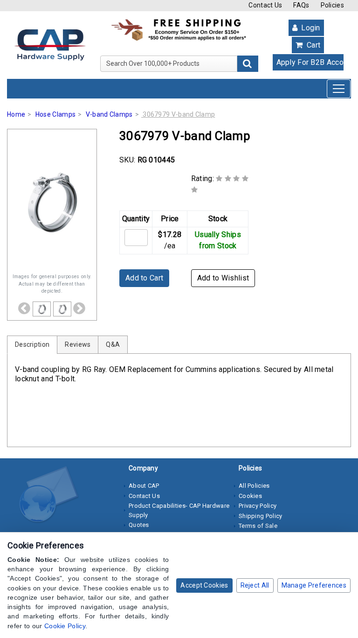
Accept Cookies (204, 585)
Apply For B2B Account (310, 62)
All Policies (254, 485)
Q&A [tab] (113, 344)
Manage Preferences (314, 585)
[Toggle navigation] (339, 88)
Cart (313, 45)
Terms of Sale (258, 525)
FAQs (301, 5)
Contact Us (265, 5)
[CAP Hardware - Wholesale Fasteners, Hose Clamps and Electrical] (50, 44)
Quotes (139, 524)
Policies (332, 5)
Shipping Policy (260, 515)
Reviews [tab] (77, 344)
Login (309, 27)
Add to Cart (144, 277)
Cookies (250, 495)
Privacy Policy (257, 505)
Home (16, 114)
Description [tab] (32, 344)
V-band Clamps (109, 114)
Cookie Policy (64, 626)
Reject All (255, 585)
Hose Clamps (55, 114)
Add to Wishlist (223, 277)
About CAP (144, 485)
